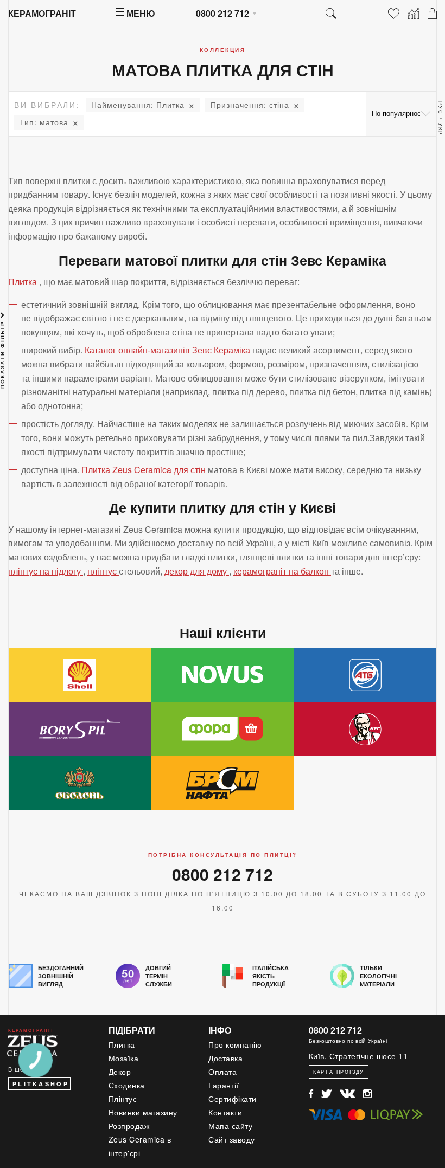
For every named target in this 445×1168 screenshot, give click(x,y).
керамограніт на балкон (282, 571)
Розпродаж (129, 1125)
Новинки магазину (143, 1112)
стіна (250, 104)
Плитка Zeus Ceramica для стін (144, 469)
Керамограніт (42, 13)
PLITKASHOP (40, 1084)
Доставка (225, 1058)
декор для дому (196, 571)
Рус (440, 108)
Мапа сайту (230, 1125)
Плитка (138, 104)
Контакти (225, 1112)
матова (44, 122)
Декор (120, 1071)
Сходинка (127, 1085)
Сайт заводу (231, 1139)
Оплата (222, 1071)
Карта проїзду (338, 1071)
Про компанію (235, 1044)
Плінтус (123, 1098)
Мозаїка (124, 1058)
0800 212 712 (222, 13)
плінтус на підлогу (45, 571)
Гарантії (223, 1085)
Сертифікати (232, 1098)
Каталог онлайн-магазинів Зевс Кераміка (168, 350)
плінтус (103, 571)
